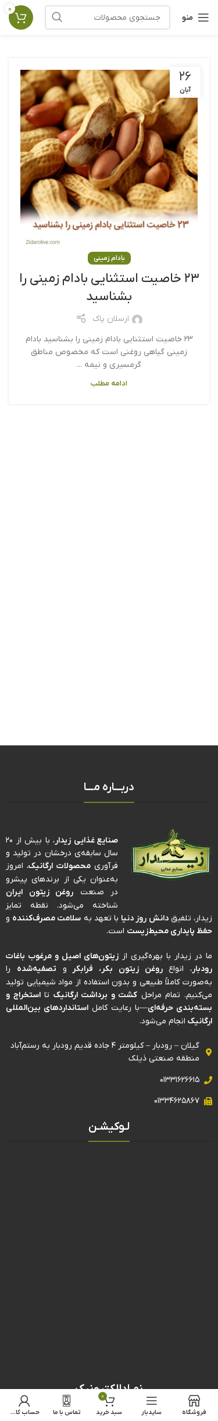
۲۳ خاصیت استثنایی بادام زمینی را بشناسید (109, 287)
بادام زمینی (109, 258)
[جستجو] (57, 17)
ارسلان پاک (110, 318)
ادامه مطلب (109, 383)
